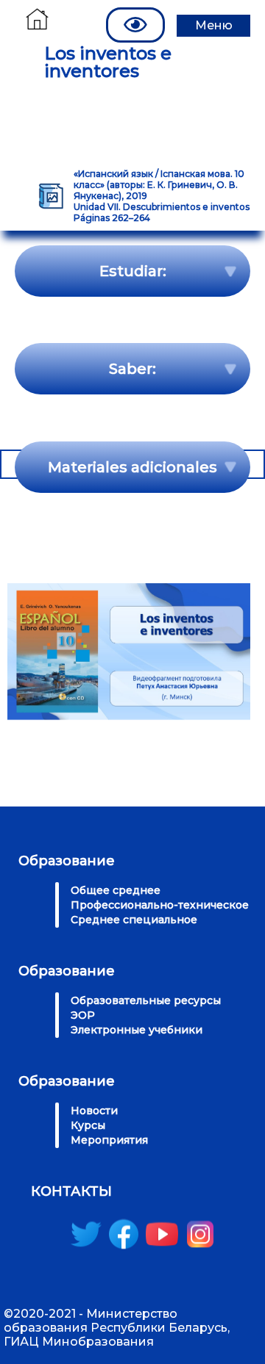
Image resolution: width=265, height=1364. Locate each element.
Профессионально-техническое (160, 905)
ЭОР (83, 1015)
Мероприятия (109, 1140)
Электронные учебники (136, 1029)
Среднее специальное (134, 919)
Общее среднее (115, 890)
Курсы (88, 1125)
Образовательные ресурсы (146, 1000)
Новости (94, 1110)
